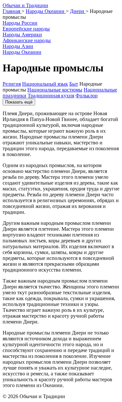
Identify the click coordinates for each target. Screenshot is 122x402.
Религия (12, 84)
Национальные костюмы (54, 89)
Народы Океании (22, 52)
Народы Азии (18, 46)
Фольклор (86, 95)
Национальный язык (45, 84)
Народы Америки (22, 34)
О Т (25, 5)
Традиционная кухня (51, 95)
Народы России (20, 23)
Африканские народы (27, 40)
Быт (73, 84)
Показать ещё (19, 102)
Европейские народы (26, 28)
